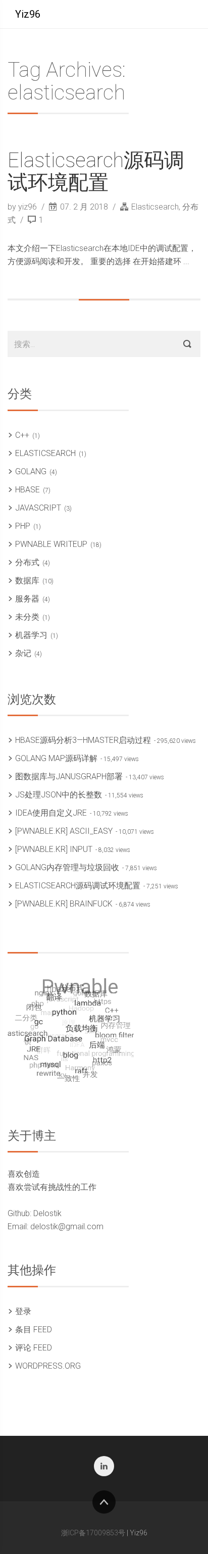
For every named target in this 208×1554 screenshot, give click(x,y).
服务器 (27, 599)
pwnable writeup (51, 544)
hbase (27, 489)
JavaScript (38, 508)
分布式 (27, 562)
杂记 (23, 653)
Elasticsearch (155, 207)
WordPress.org (48, 1366)
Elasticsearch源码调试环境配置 (96, 171)
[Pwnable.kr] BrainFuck (64, 904)
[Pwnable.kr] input (53, 849)
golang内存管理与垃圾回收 (67, 867)
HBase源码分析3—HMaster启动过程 (83, 740)
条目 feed (33, 1329)
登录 (23, 1311)
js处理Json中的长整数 (58, 794)
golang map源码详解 (56, 758)
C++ (22, 435)
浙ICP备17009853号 (93, 1533)
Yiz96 (27, 14)
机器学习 (31, 635)
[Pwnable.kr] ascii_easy (64, 831)
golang (30, 471)
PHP (22, 526)
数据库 (27, 580)
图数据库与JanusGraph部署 (69, 776)
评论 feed (33, 1347)
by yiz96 (23, 207)
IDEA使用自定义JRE (51, 813)
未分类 (27, 617)
